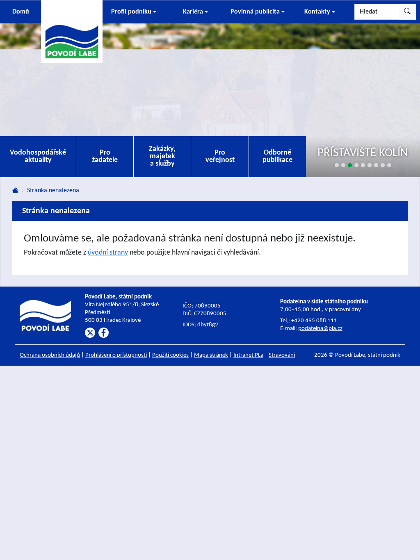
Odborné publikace (277, 156)
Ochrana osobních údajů (50, 355)
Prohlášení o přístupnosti (116, 355)
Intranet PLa (248, 355)
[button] (133, 11)
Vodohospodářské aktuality (38, 156)
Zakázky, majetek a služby (162, 156)
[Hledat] (407, 12)
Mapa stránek (211, 355)
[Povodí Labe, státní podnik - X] (90, 333)
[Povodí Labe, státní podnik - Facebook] (103, 333)
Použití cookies (170, 355)
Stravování (282, 355)
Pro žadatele (105, 156)
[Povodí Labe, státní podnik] (72, 30)
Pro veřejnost (220, 156)
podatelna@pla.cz (320, 329)
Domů (20, 12)
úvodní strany (108, 253)
